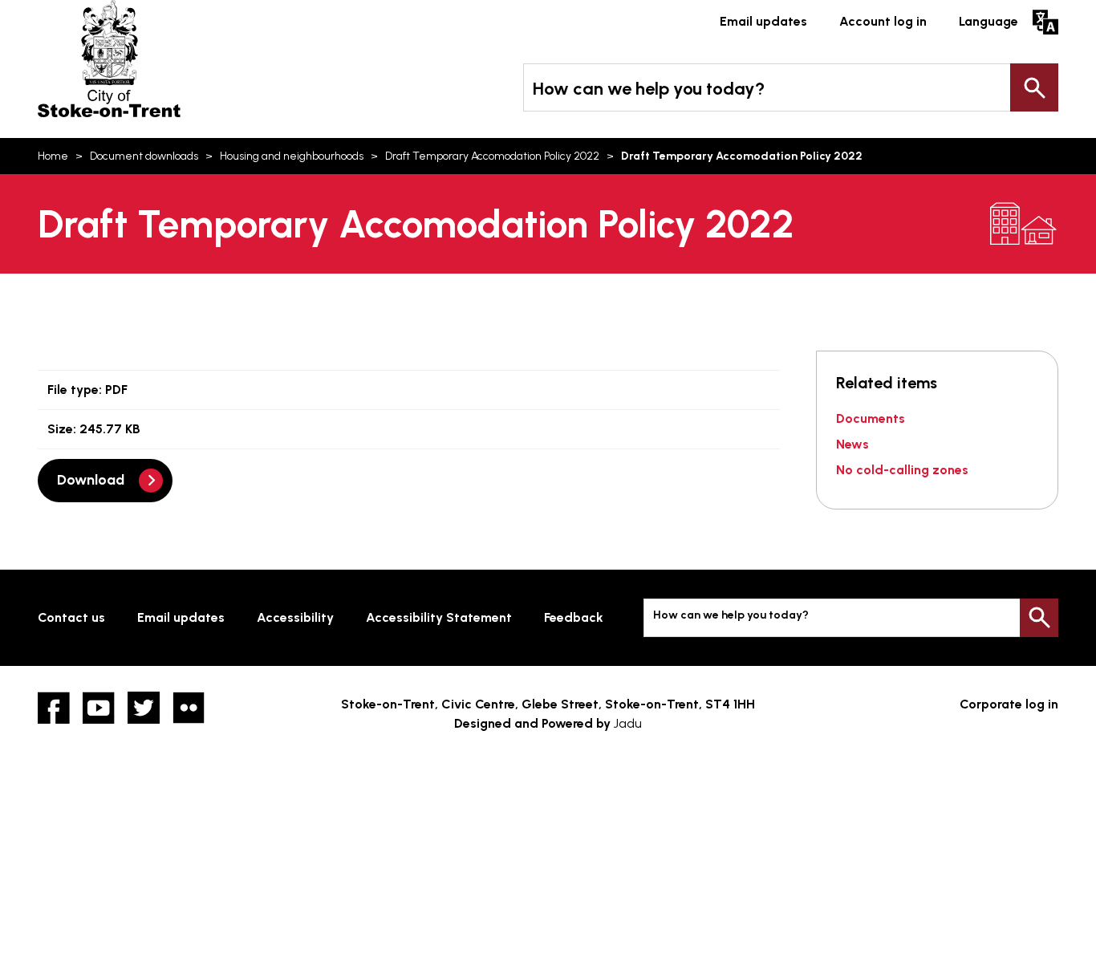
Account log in (883, 21)
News (852, 444)
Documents (870, 418)
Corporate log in (1009, 704)
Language (988, 21)
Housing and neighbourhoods (291, 156)
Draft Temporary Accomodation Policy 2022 (492, 156)
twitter (144, 708)
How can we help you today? (649, 88)
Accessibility (295, 617)
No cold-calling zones (902, 469)
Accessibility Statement (439, 617)
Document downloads (144, 156)
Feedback (573, 617)
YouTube (99, 708)
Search (1034, 87)
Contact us (71, 617)
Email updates (763, 21)
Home (53, 156)
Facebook (54, 708)
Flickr (189, 708)
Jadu (628, 723)
